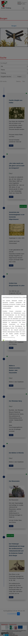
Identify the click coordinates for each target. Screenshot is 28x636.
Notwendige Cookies (11, 340)
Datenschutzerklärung (9, 337)
